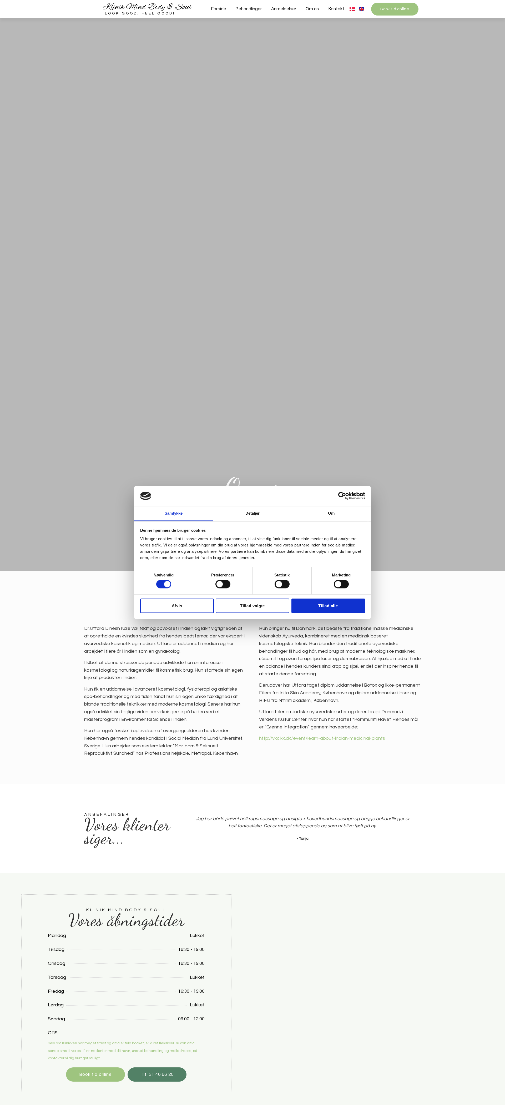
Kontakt (336, 9)
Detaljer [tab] (252, 513)
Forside (218, 9)
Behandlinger (248, 9)
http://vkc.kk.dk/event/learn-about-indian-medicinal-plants (322, 738)
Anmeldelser (283, 9)
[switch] (222, 584)
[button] (189, 828)
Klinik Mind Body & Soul (147, 7)
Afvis (177, 606)
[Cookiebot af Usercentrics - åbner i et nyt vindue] (342, 496)
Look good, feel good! (140, 13)
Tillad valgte (252, 606)
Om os (312, 9)
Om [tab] (331, 513)
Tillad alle (328, 606)
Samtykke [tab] (174, 513)
